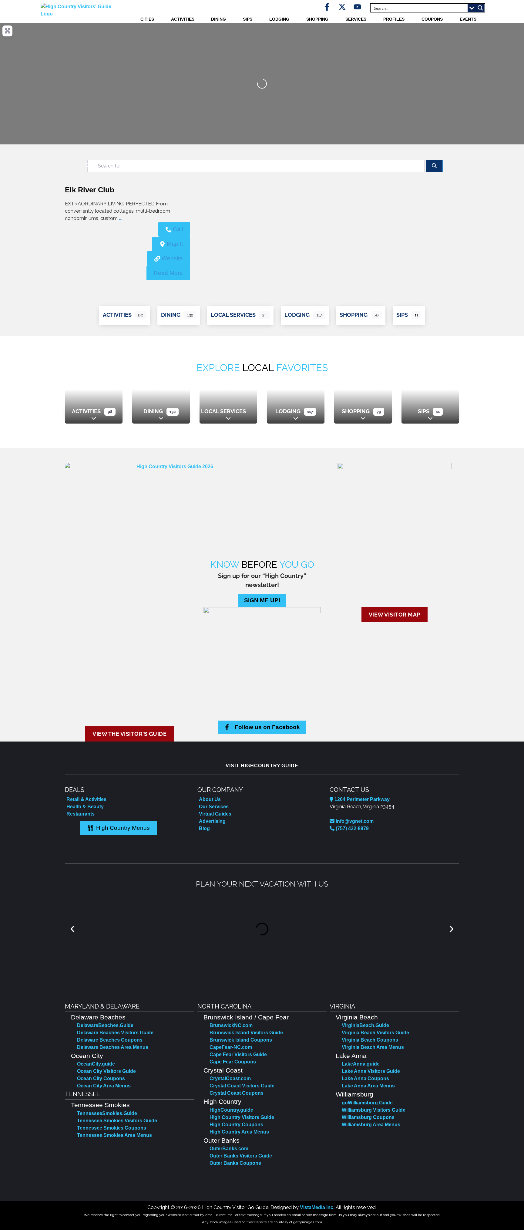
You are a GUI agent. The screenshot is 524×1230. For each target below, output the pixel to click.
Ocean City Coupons (101, 1078)
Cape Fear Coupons (233, 1061)
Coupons (432, 19)
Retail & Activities (86, 799)
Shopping (317, 19)
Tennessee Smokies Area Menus (114, 1135)
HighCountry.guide (231, 1110)
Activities (182, 19)
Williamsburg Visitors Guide (373, 1110)
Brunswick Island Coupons (241, 1039)
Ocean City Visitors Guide (106, 1071)
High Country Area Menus (239, 1131)
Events (468, 19)
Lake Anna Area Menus (368, 1085)
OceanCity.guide (96, 1063)
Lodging (279, 19)
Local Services (233, 315)
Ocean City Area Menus (104, 1085)
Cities (147, 19)
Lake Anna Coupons (365, 1078)
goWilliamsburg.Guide (367, 1102)
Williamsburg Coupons (368, 1117)
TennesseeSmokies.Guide (107, 1113)
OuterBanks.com (229, 1148)
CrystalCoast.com (230, 1078)
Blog (204, 828)
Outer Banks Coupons (235, 1163)
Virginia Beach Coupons (370, 1039)
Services (355, 19)
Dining (218, 19)
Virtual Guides (215, 813)
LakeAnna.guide (361, 1063)
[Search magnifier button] (480, 8)
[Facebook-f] (327, 7)
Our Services (214, 806)
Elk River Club (89, 190)
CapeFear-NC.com (231, 1047)
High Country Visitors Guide (242, 1117)
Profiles (394, 19)
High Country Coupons (236, 1124)
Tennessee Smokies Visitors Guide (117, 1120)
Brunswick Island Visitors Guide (246, 1032)
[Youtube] (357, 7)
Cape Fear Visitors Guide (238, 1054)
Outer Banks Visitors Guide (241, 1155)
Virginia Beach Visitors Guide (375, 1032)
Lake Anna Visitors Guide (371, 1071)
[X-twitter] (342, 7)
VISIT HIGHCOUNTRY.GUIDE (262, 765)
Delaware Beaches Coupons (110, 1039)
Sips (247, 19)
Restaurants (80, 813)
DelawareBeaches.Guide (105, 1025)
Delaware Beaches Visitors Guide (115, 1032)
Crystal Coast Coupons (237, 1093)
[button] (72, 929)
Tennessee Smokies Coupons (111, 1127)
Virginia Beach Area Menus (373, 1047)
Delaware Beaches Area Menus (112, 1047)
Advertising (212, 821)
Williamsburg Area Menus (371, 1124)
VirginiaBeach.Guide (365, 1025)
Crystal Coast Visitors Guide (242, 1085)
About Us (210, 799)
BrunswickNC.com (231, 1025)
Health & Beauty (85, 806)
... (121, 218)
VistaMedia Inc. (317, 1207)
